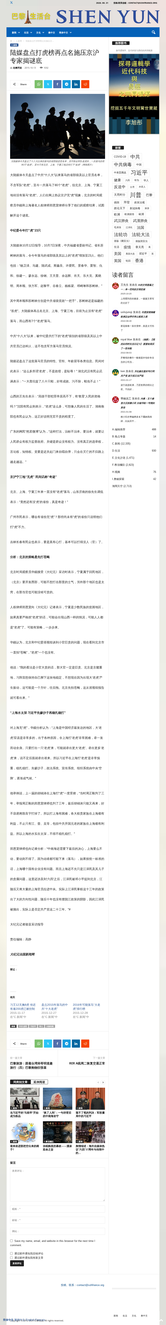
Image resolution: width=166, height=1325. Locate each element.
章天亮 (139, 247)
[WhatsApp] (39, 84)
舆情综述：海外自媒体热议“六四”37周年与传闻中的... (90, 1149)
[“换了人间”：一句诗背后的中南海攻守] (57, 1099)
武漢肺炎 (140, 221)
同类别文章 (20, 1082)
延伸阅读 (39, 1082)
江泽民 (129, 227)
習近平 (143, 253)
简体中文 (63, 32)
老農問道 (17, 67)
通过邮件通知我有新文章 (28, 1257)
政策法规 (139, 202)
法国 (140, 228)
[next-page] (103, 1082)
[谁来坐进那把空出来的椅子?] (24, 1132)
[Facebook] (57, 84)
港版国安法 (141, 241)
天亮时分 (119, 194)
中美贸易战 (120, 172)
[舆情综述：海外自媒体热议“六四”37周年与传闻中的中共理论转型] (90, 1132)
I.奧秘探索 (118, 479)
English (30, 1319)
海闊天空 (117, 486)
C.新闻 (19, 40)
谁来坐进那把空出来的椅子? (24, 1147)
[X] (11, 3)
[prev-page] (98, 1082)
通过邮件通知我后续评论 (28, 1253)
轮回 (128, 260)
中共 (135, 156)
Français (40, 1319)
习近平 (33, 1026)
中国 (139, 164)
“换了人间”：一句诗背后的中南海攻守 (57, 1114)
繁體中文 (19, 1319)
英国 (117, 261)
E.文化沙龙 (118, 457)
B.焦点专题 (118, 436)
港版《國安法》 (122, 241)
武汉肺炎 (121, 221)
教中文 (51, 32)
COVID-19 (120, 156)
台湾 (132, 187)
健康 (117, 180)
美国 (117, 254)
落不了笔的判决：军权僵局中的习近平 (90, 1114)
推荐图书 (121, 43)
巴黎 (149, 195)
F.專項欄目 (49, 1141)
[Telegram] (67, 84)
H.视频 (116, 471)
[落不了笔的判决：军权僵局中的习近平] (90, 1099)
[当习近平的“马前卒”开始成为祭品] (24, 1099)
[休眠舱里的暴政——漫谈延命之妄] (57, 1132)
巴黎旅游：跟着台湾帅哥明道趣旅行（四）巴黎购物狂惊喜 (31, 1065)
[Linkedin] (76, 84)
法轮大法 (141, 234)
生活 (26, 32)
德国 (116, 202)
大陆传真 (50, 1026)
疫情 (127, 247)
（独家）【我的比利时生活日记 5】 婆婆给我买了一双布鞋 (138, 344)
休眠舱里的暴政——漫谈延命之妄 (57, 1147)
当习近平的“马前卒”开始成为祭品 (24, 1114)
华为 (136, 180)
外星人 (142, 187)
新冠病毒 (135, 208)
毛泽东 (117, 227)
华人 (41, 1026)
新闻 (14, 32)
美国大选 (130, 253)
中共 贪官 (23, 1026)
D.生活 (116, 450)
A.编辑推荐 (118, 429)
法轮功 (120, 234)
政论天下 (119, 208)
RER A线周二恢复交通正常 (87, 1063)
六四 (127, 180)
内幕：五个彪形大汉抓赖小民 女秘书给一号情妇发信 (138, 403)
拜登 (127, 202)
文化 (38, 32)
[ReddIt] (85, 84)
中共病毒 (123, 164)
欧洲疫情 (129, 214)
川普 (136, 195)
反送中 (120, 187)
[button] (153, 32)
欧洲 (117, 214)
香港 (139, 260)
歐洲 (141, 214)
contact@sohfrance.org (90, 1285)
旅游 (147, 208)
